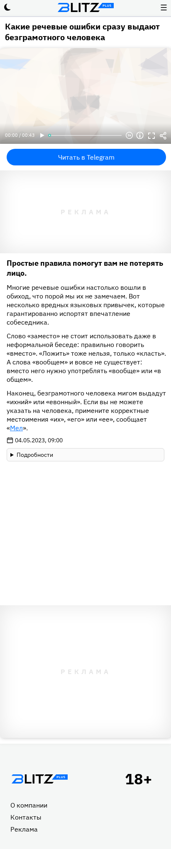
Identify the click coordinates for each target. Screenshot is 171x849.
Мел (16, 428)
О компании (28, 805)
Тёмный (7, 7)
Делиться (163, 135)
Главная (39, 779)
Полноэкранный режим (151, 135)
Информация (140, 135)
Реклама (24, 829)
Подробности (35, 454)
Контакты (26, 817)
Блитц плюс (85, 7)
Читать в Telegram (86, 157)
